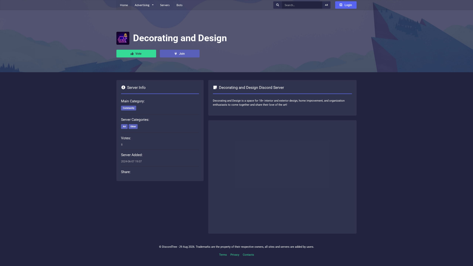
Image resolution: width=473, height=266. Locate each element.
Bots (179, 5)
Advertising (142, 5)
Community (128, 108)
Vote (138, 53)
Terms (223, 254)
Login (348, 5)
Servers (165, 5)
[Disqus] (282, 176)
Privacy (234, 254)
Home (124, 5)
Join (181, 53)
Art (124, 126)
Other (133, 126)
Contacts (248, 254)
